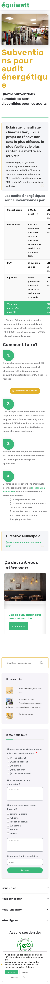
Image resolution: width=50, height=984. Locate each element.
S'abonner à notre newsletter (22, 856)
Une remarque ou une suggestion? (18, 782)
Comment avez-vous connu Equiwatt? (21, 807)
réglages (29, 967)
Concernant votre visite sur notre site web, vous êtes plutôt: (24, 751)
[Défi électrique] (9, 716)
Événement (15, 825)
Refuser (25, 972)
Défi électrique (26, 714)
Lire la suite (18, 626)
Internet (14, 829)
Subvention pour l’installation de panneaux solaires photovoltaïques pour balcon (24, 703)
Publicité (14, 818)
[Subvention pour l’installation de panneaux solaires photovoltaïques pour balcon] (9, 701)
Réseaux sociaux (19, 821)
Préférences (13, 977)
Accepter (11, 972)
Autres (13, 833)
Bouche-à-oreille (18, 814)
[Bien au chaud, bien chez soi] (9, 690)
